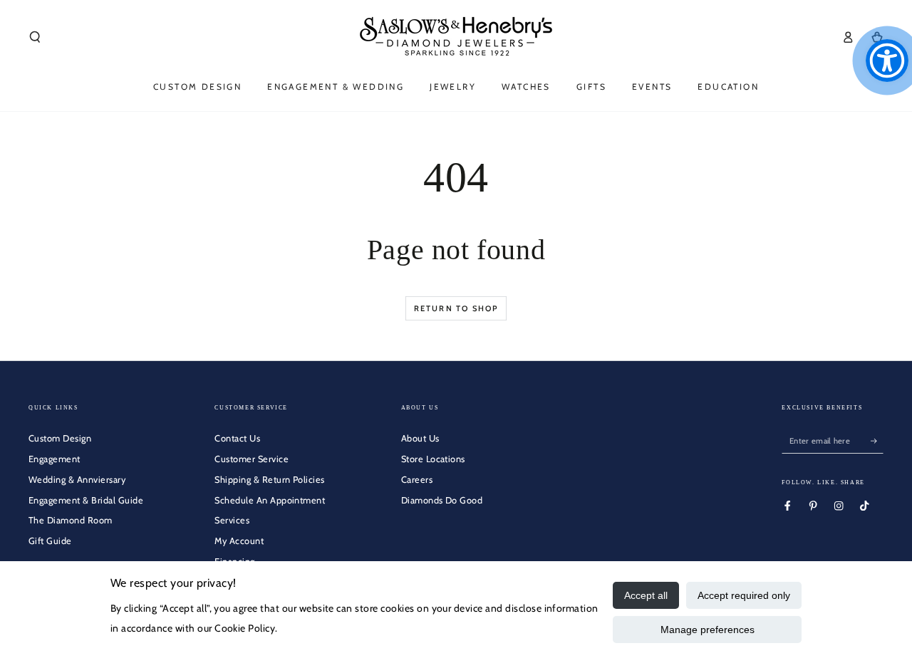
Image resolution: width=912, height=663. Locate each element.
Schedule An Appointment (269, 500)
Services (231, 520)
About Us (420, 438)
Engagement (54, 459)
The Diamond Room (70, 520)
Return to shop (456, 308)
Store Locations (433, 459)
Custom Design (59, 438)
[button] (35, 36)
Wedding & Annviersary (76, 479)
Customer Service (251, 459)
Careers (416, 479)
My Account (239, 541)
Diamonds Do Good (442, 500)
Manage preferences (707, 629)
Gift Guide (50, 541)
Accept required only (744, 595)
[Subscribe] (877, 440)
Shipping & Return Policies (269, 479)
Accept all (646, 595)
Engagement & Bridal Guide (85, 500)
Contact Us (237, 438)
